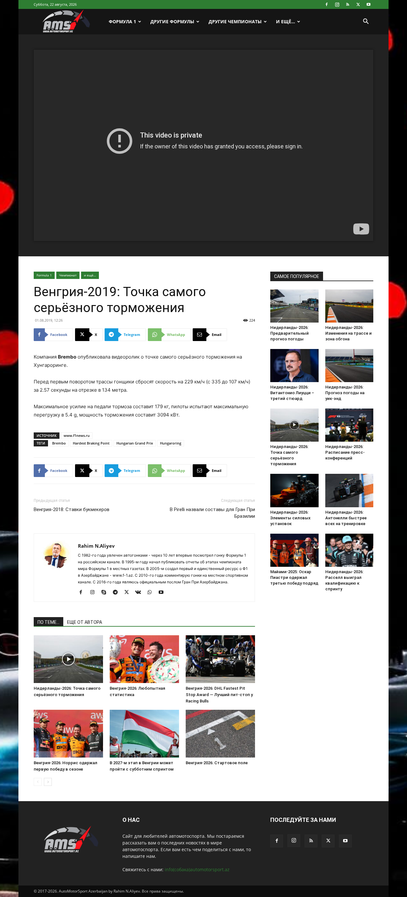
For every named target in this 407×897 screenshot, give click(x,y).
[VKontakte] (140, 592)
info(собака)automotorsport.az (197, 869)
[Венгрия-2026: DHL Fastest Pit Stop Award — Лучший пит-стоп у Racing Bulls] (220, 659)
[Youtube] (368, 4)
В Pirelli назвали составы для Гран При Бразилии (212, 513)
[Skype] (106, 592)
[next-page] (48, 782)
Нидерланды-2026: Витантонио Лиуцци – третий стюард (292, 393)
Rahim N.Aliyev (96, 546)
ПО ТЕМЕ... (48, 622)
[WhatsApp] (152, 592)
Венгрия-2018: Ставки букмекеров (71, 509)
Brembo (59, 443)
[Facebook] (326, 4)
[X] (358, 4)
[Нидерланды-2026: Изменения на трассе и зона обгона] (349, 306)
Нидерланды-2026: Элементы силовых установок (290, 518)
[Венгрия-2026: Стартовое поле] (220, 734)
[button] (365, 22)
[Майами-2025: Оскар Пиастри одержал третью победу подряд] (294, 550)
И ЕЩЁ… (285, 21)
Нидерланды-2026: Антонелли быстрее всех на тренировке (346, 518)
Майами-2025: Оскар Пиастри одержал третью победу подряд (294, 577)
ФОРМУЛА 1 (122, 21)
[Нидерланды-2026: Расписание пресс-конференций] (349, 425)
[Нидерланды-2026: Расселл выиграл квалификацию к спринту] (349, 550)
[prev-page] (38, 782)
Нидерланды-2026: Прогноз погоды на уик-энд (344, 393)
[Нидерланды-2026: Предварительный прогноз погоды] (294, 306)
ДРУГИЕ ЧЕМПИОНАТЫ (235, 21)
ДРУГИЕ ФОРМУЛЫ (172, 21)
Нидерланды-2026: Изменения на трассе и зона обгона (348, 333)
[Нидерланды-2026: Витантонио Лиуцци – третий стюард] (294, 365)
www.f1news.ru (77, 435)
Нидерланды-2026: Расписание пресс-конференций (345, 452)
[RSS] (347, 4)
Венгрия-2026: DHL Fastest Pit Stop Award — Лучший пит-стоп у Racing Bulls (219, 694)
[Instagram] (337, 4)
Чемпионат (68, 275)
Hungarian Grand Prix (134, 443)
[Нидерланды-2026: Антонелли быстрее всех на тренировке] (349, 490)
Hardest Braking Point (91, 443)
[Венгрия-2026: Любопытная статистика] (144, 659)
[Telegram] (117, 592)
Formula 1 (44, 275)
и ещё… (90, 275)
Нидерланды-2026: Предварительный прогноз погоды (289, 333)
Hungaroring (170, 443)
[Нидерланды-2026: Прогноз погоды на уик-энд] (349, 365)
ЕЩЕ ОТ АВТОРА (84, 622)
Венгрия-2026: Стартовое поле (217, 762)
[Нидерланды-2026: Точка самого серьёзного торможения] (68, 659)
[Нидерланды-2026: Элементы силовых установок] (294, 490)
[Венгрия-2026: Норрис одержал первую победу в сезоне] (68, 734)
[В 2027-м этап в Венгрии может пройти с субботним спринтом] (144, 734)
